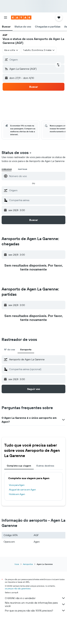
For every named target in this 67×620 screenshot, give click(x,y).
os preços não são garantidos (18, 588)
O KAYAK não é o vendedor (20, 598)
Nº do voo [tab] (9, 349)
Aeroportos (28, 564)
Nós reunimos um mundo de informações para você (31, 604)
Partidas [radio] (22, 169)
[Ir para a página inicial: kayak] (21, 17)
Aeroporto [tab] (25, 349)
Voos (16, 564)
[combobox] (36, 190)
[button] (5, 17)
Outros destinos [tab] (45, 465)
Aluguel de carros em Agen (22, 489)
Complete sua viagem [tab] (19, 465)
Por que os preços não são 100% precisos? (29, 610)
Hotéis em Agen (17, 494)
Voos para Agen (17, 485)
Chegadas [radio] (7, 169)
